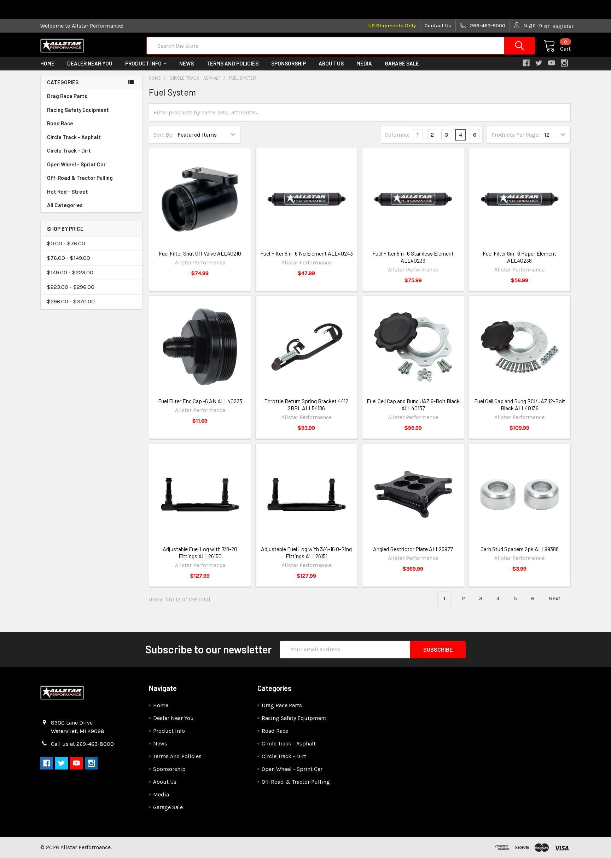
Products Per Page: (515, 134)
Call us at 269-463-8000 (82, 743)
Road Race (60, 123)
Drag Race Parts (67, 96)
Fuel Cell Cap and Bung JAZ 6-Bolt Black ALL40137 (413, 404)
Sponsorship (288, 63)
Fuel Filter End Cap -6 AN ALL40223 (200, 400)
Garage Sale (402, 63)
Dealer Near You (89, 63)
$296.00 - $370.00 (71, 301)
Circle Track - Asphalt (74, 137)
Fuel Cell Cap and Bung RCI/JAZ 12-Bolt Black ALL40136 (519, 404)
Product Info (143, 63)
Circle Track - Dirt (69, 150)
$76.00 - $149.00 (68, 257)
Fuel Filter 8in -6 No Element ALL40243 (306, 253)
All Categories (65, 205)
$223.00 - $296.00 (70, 287)
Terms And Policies (232, 63)
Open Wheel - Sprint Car (76, 164)
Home (47, 63)
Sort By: (163, 134)
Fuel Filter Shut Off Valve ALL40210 (200, 253)
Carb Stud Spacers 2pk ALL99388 (520, 548)
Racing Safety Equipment (78, 110)
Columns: (397, 134)
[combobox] (340, 46)
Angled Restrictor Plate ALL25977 (413, 548)
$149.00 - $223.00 (70, 272)
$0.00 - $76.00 (66, 243)
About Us (331, 63)
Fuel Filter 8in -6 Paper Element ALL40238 (519, 257)
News (186, 63)
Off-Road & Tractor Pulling (80, 178)
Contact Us (438, 25)
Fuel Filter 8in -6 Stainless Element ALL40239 (413, 257)
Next (555, 598)
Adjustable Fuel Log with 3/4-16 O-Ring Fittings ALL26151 (306, 552)
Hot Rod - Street (67, 191)
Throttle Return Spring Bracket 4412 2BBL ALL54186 (306, 404)
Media (364, 63)
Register (563, 26)
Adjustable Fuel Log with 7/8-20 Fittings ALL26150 (200, 552)
